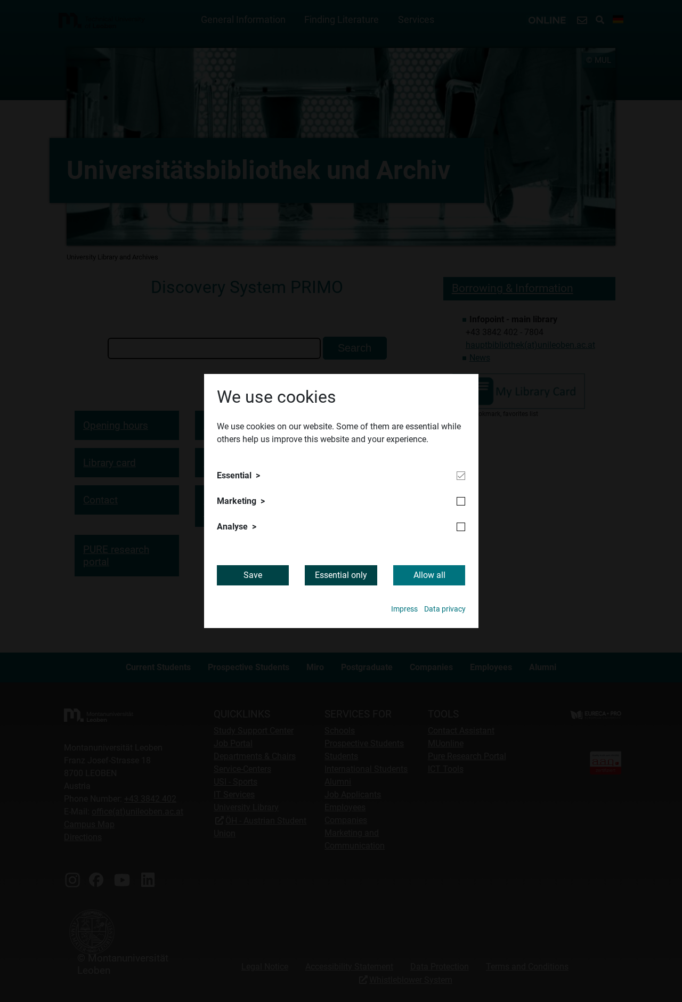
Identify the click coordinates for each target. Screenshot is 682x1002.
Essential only (341, 575)
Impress (404, 609)
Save (252, 575)
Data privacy (445, 609)
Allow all (429, 575)
